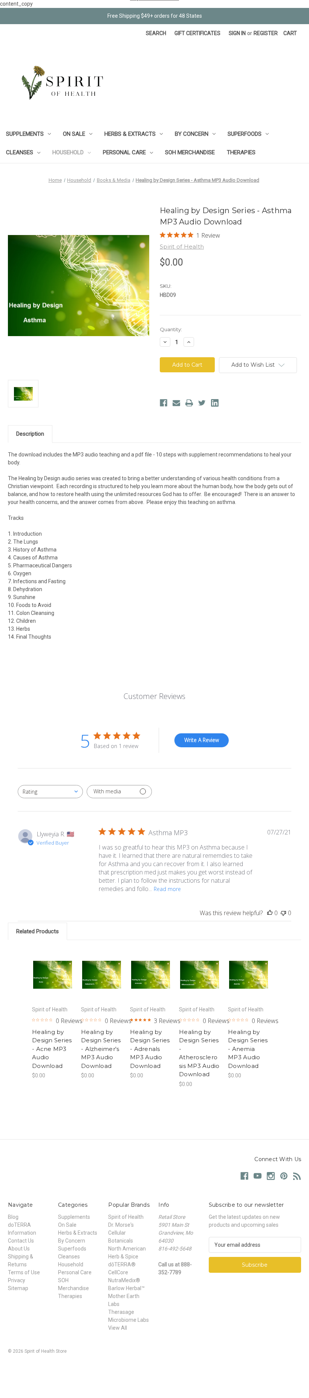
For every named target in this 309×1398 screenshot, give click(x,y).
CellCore (118, 1272)
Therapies (241, 152)
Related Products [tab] (37, 931)
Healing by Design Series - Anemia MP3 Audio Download (248, 1048)
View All (117, 1328)
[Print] (189, 403)
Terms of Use (24, 1272)
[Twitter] (202, 403)
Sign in (237, 33)
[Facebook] (163, 403)
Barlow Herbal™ (126, 1288)
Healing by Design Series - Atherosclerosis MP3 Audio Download (199, 1053)
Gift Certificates (197, 33)
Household (68, 152)
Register (266, 33)
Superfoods (245, 134)
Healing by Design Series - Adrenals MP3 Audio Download (150, 1048)
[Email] (176, 403)
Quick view (52, 965)
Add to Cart (52, 983)
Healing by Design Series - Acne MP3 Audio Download (52, 1048)
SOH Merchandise (190, 152)
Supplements (25, 134)
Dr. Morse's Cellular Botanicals (121, 1233)
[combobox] (50, 791)
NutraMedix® (124, 1280)
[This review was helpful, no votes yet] (269, 913)
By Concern (191, 134)
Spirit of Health (126, 1217)
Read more (167, 889)
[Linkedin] (215, 403)
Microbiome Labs (128, 1320)
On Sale (74, 134)
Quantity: (171, 329)
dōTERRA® (122, 1264)
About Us (19, 1249)
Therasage (121, 1312)
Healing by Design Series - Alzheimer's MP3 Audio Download (101, 1048)
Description (30, 433)
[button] (154, 1368)
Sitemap (18, 1288)
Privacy (16, 1280)
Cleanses (19, 152)
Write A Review (201, 740)
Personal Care (124, 152)
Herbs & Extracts (130, 134)
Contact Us (21, 1241)
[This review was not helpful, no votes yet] (283, 913)
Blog (13, 1217)
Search (156, 33)
